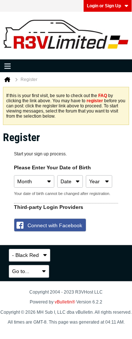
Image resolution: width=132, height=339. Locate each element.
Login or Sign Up (104, 5)
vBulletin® (65, 302)
